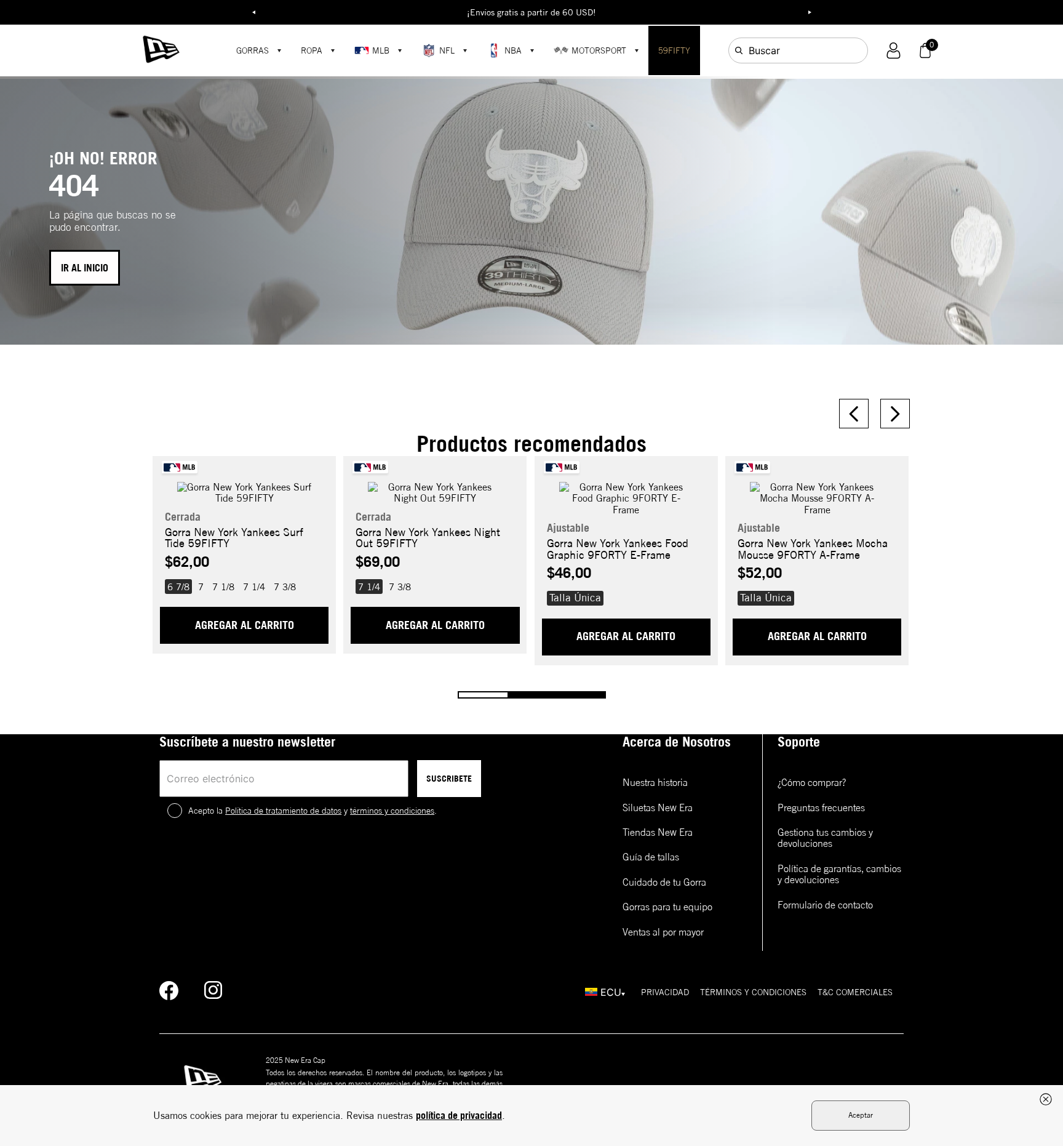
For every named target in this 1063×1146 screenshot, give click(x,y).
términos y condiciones (392, 810)
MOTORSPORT (598, 50)
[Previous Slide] (854, 413)
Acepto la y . (312, 810)
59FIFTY (674, 50)
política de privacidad (459, 1115)
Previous (253, 12)
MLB (380, 50)
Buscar (764, 50)
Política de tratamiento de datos (283, 810)
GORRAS (252, 50)
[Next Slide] (895, 413)
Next (809, 12)
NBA (513, 50)
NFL (447, 50)
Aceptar (860, 1115)
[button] (893, 50)
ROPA (311, 50)
